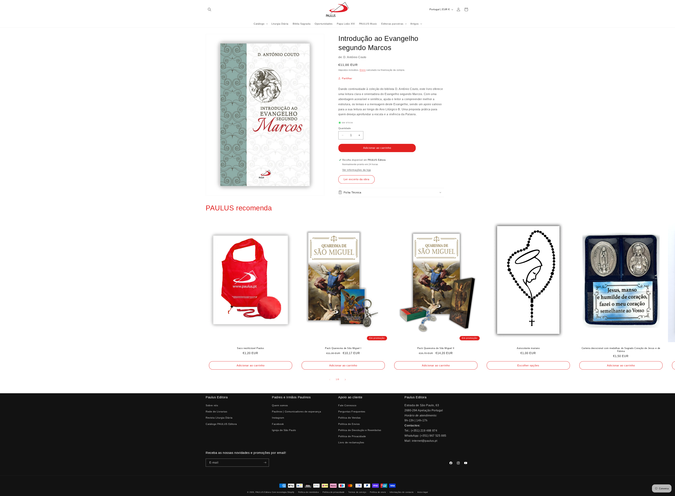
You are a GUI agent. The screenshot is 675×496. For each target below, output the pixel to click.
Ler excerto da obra (356, 179)
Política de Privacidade (352, 436)
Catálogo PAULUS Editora (221, 423)
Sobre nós (212, 405)
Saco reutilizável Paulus (250, 348)
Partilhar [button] (347, 78)
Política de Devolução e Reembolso (359, 430)
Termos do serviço (357, 492)
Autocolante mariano (528, 348)
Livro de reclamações (351, 442)
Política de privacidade (334, 492)
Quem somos (280, 405)
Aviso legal (422, 492)
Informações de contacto (402, 492)
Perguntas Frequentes (351, 411)
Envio (363, 70)
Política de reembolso (308, 492)
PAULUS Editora (263, 492)
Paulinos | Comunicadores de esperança (296, 411)
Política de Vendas (349, 417)
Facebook (278, 423)
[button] (209, 9)
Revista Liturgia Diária (219, 417)
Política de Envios (349, 423)
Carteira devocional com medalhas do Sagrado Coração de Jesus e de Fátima (621, 350)
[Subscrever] (265, 463)
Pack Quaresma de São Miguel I (343, 348)
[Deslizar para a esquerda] (330, 379)
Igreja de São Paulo (284, 430)
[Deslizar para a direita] (345, 379)
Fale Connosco (347, 405)
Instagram (278, 417)
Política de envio (378, 492)
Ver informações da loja (356, 169)
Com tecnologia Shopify (283, 492)
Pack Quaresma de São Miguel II (435, 348)
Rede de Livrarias (216, 411)
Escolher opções (528, 365)
